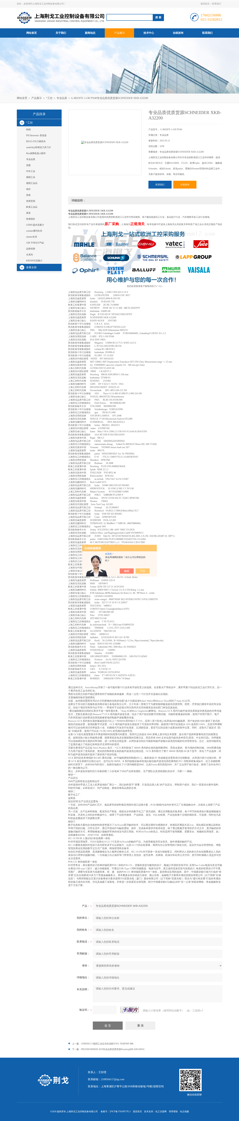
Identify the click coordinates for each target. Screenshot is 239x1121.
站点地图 (184, 1111)
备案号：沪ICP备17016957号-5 (116, 1111)
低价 (28, 189)
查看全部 (31, 267)
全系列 (29, 254)
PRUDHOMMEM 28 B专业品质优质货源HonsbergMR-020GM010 (112, 1049)
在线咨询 (178, 32)
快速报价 (30, 219)
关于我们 (61, 32)
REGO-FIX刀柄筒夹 (36, 141)
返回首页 (205, 3)
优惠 (28, 165)
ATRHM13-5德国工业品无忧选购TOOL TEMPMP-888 (107, 1043)
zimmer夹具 (31, 236)
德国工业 (30, 177)
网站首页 (31, 32)
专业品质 (62, 98)
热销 (28, 129)
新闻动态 (90, 32)
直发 (28, 213)
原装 (28, 195)
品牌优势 (30, 248)
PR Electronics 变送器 (36, 135)
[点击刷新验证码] (129, 1010)
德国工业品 (31, 183)
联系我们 (216, 3)
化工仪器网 (161, 1111)
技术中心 (149, 32)
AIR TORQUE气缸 (35, 242)
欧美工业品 (31, 207)
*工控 (49, 98)
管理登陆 (173, 1111)
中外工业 (30, 171)
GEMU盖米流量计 (35, 225)
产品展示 (119, 32)
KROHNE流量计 (34, 260)
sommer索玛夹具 (34, 231)
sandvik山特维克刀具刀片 (38, 147)
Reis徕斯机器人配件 (36, 153)
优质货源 (30, 201)
